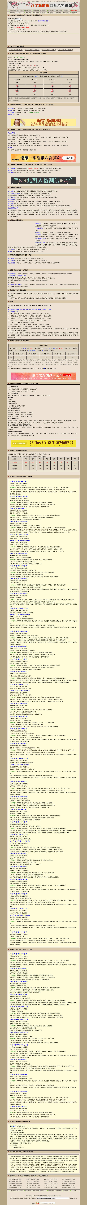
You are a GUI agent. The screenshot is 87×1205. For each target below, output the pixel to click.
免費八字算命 (13, 10)
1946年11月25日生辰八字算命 (51, 1183)
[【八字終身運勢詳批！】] (43, 447)
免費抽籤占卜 (43, 1190)
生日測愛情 (50, 12)
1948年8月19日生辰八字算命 (15, 1181)
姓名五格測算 (20, 1190)
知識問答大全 (66, 1190)
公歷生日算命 (28, 12)
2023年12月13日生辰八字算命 (33, 1185)
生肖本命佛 (12, 12)
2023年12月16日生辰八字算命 (33, 1187)
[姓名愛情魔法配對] (43, 125)
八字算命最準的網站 (40, 1195)
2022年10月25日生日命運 (16, 50)
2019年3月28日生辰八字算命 (50, 1181)
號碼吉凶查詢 (28, 1190)
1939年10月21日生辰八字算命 (68, 1187)
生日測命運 (42, 12)
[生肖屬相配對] (43, 379)
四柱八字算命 (13, 1190)
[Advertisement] (43, 39)
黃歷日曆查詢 (36, 10)
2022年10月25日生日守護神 (65, 50)
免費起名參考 (59, 10)
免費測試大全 (66, 12)
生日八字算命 (36, 12)
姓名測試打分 (20, 10)
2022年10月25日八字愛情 (48, 50)
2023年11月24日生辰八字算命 (15, 1183)
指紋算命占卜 (51, 1190)
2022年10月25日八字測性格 (32, 50)
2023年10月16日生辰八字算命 (51, 1179)
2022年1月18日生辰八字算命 (15, 1187)
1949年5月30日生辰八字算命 (15, 1179)
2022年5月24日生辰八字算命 (33, 1179)
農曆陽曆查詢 (59, 1190)
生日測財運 (58, 12)
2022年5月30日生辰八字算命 (33, 1183)
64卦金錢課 (65, 10)
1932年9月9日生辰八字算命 (68, 1185)
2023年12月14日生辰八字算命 (51, 1185)
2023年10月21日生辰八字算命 (68, 1181)
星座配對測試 (36, 1190)
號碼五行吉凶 (28, 10)
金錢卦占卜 (73, 1190)
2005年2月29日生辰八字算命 (33, 1181)
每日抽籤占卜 (43, 10)
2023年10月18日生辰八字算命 (15, 1185)
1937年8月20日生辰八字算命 (68, 1183)
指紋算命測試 (51, 10)
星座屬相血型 (74, 12)
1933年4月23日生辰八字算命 (68, 1179)
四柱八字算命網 (49, 1195)
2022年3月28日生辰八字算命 (50, 1187)
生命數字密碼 (20, 12)
